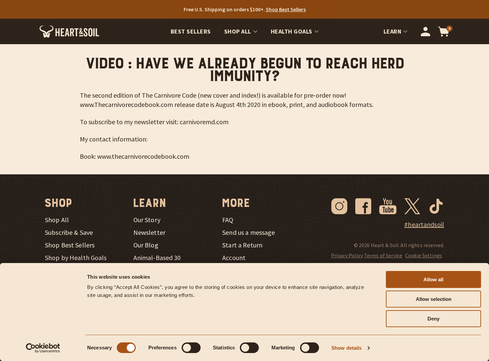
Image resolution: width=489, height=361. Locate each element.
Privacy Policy (347, 255)
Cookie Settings (423, 255)
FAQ (227, 220)
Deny (433, 318)
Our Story (146, 220)
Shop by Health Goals (76, 257)
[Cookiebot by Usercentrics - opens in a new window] (43, 348)
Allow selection (433, 299)
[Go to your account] (425, 31)
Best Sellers (191, 31)
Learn (393, 31)
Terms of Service (383, 255)
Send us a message (248, 232)
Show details (346, 348)
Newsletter (149, 232)
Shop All (237, 31)
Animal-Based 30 (157, 257)
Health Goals (291, 31)
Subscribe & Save (69, 232)
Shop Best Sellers (69, 245)
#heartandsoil (424, 224)
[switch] (191, 347)
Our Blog (145, 245)
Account (233, 257)
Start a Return (242, 245)
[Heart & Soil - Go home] (69, 31)
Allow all (433, 279)
